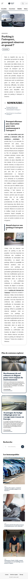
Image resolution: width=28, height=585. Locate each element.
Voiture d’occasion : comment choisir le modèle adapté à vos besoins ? (12, 489)
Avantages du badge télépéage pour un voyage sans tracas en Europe (13, 416)
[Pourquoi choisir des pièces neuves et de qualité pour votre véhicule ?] (14, 507)
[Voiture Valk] (11, 3)
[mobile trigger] (3, 3)
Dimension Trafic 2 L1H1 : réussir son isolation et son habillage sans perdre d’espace (13, 562)
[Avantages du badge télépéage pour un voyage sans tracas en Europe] (14, 403)
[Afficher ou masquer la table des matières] (23, 103)
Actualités (5, 49)
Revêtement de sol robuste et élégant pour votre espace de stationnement (13, 376)
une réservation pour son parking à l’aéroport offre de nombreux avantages (14, 137)
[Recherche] (23, 3)
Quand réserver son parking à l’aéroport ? (13, 113)
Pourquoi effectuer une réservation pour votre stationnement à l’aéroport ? (13, 108)
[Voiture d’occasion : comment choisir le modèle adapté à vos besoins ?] (14, 470)
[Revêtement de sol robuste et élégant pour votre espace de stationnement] (14, 363)
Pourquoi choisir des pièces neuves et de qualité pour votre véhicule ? (14, 525)
